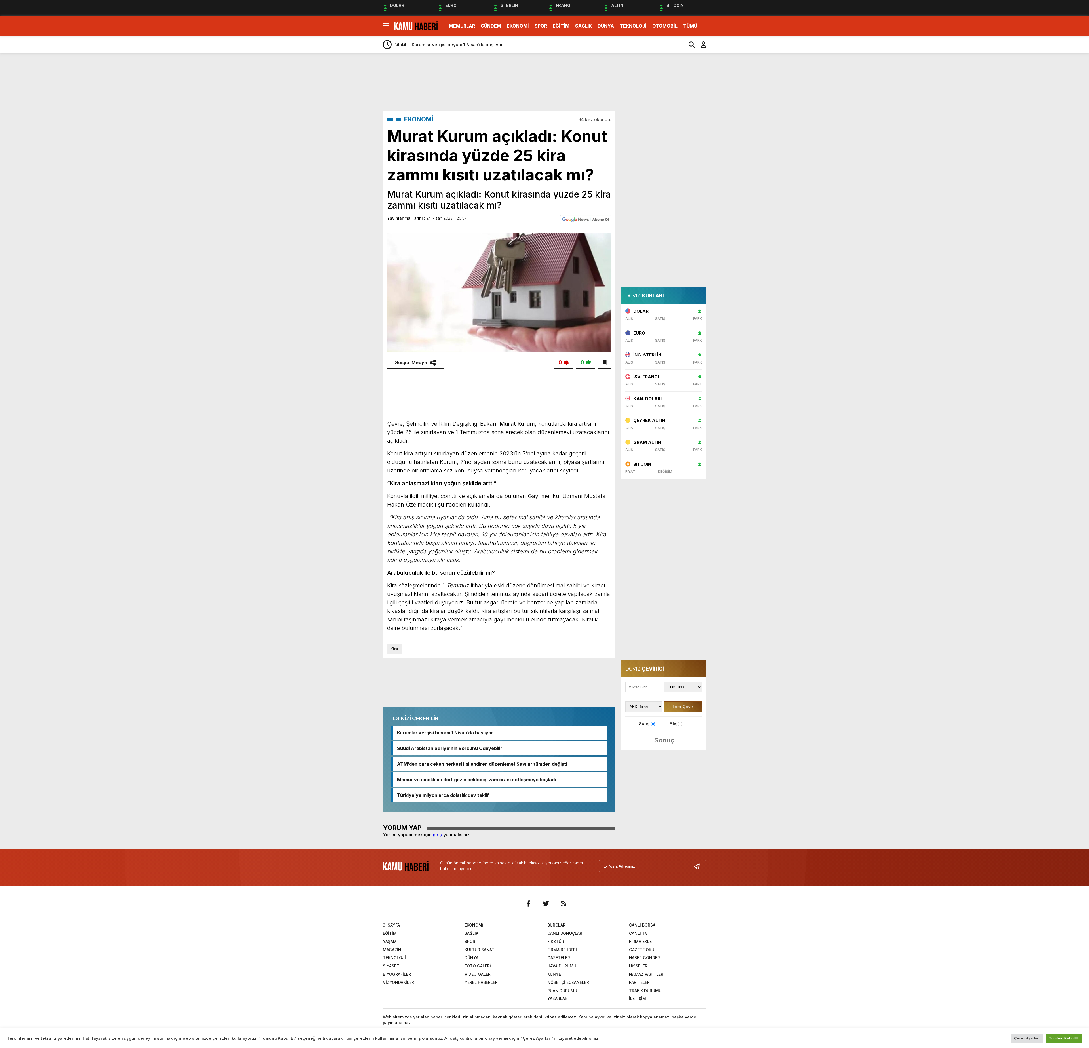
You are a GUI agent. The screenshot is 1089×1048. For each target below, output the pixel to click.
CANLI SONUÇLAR (564, 933)
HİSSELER (638, 965)
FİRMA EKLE (640, 941)
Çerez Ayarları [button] (1026, 1038)
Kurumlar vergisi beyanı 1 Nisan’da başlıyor (445, 733)
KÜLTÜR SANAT (480, 949)
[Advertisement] (733, 147)
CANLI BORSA (642, 925)
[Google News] (585, 219)
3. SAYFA (391, 925)
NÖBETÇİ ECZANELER (568, 982)
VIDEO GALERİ (478, 974)
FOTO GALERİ (478, 965)
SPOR (541, 26)
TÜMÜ (690, 26)
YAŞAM (390, 941)
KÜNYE (554, 974)
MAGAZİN (392, 949)
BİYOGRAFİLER (397, 974)
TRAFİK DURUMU (645, 990)
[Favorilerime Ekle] (604, 362)
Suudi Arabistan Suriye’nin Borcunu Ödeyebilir (449, 748)
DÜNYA (606, 26)
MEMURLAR (462, 26)
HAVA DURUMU (561, 965)
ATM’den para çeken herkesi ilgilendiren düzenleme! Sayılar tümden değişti (482, 764)
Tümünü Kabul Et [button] (1064, 1038)
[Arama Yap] (689, 44)
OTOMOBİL (665, 26)
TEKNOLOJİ (633, 26)
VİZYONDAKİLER (398, 982)
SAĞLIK (583, 26)
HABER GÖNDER (644, 957)
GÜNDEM (491, 26)
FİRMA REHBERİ (562, 949)
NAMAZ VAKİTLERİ (646, 974)
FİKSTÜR (555, 941)
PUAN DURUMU (562, 990)
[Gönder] (699, 866)
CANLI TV (638, 933)
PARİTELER (639, 982)
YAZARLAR (557, 998)
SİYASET (391, 965)
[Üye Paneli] (700, 44)
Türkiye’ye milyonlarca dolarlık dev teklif (443, 795)
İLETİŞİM (637, 998)
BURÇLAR (556, 925)
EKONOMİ (518, 26)
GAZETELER (558, 957)
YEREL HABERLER (481, 982)
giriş (437, 834)
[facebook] (528, 904)
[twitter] (546, 904)
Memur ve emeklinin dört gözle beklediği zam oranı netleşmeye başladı (476, 779)
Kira (394, 648)
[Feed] (563, 904)
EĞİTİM (561, 26)
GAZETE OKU (641, 949)
